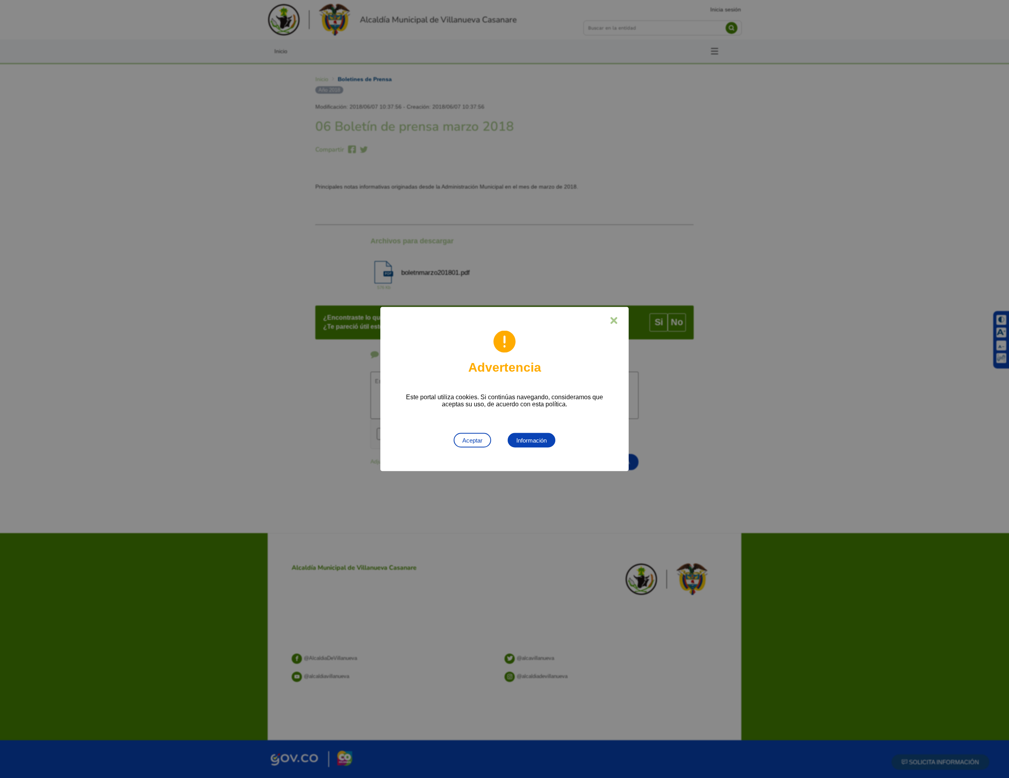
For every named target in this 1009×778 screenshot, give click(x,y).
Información (531, 440)
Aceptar (472, 440)
